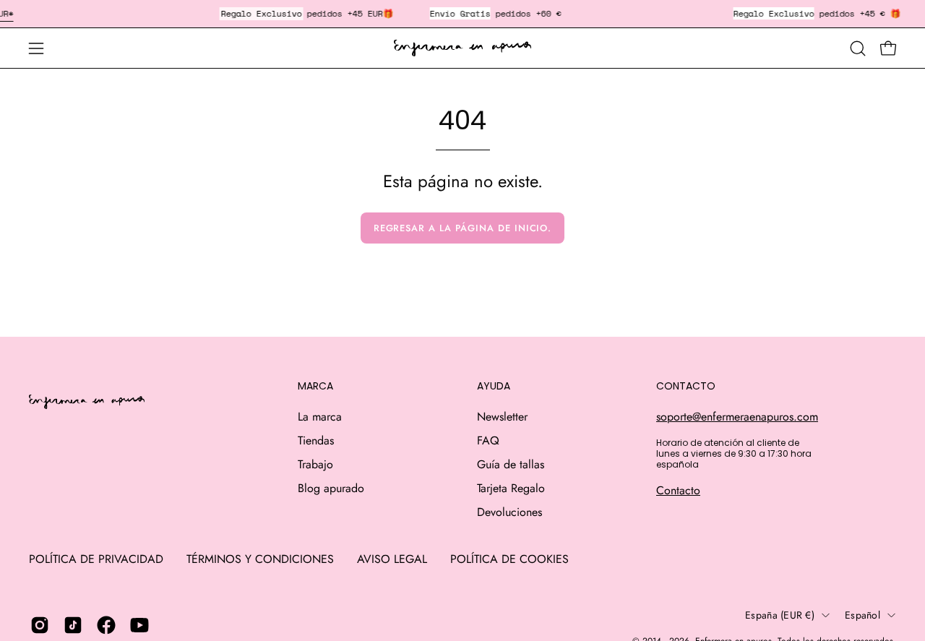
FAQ (488, 440)
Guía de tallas (510, 464)
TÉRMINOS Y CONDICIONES (260, 559)
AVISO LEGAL (392, 559)
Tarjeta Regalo (511, 488)
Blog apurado (331, 488)
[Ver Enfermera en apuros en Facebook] (106, 625)
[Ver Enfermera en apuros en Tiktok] (73, 625)
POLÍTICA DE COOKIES (509, 559)
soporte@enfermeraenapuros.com (737, 416)
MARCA (315, 386)
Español (862, 615)
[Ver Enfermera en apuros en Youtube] (139, 625)
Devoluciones (509, 512)
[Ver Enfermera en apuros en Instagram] (40, 625)
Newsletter (502, 416)
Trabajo (315, 464)
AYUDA (493, 386)
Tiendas (316, 440)
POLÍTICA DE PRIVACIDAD (96, 559)
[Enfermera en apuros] (462, 48)
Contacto (678, 490)
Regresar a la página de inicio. (463, 228)
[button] (858, 48)
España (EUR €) (779, 615)
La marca (320, 416)
